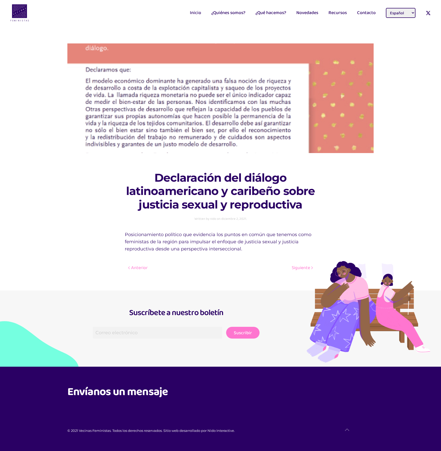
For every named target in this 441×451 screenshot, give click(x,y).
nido (213, 218)
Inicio (195, 12)
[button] (347, 429)
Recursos (337, 12)
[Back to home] (29, 13)
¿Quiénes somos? (228, 12)
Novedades (307, 12)
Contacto (366, 12)
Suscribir (243, 332)
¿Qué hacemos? (270, 12)
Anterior (139, 267)
